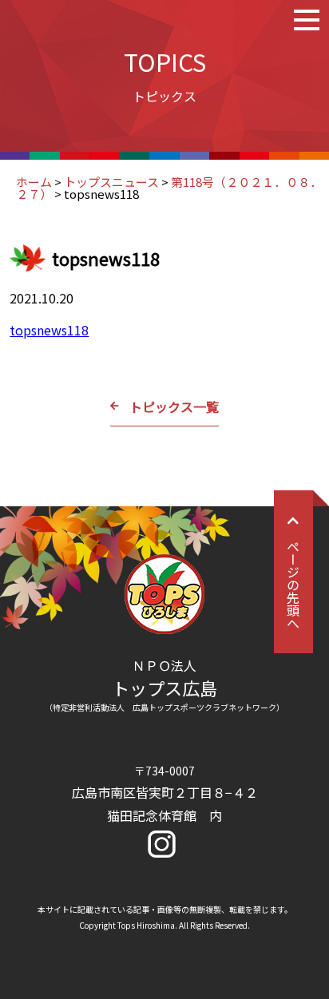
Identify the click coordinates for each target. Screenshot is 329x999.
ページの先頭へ (293, 584)
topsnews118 (49, 329)
